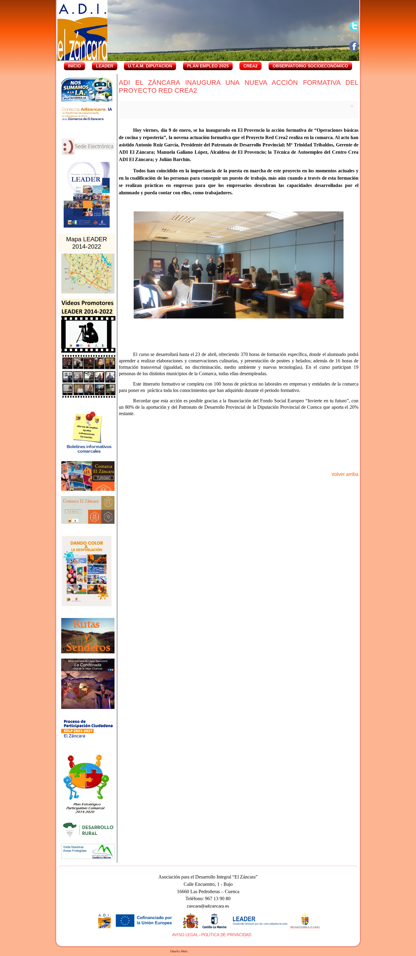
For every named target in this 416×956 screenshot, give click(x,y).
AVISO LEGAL (185, 935)
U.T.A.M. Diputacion (150, 65)
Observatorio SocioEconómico (310, 65)
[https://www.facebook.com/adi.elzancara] (354, 46)
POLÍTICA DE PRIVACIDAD (226, 935)
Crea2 (250, 65)
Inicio (74, 65)
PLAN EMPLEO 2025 (208, 65)
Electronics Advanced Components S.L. (217, 951)
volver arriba (345, 474)
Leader (104, 65)
